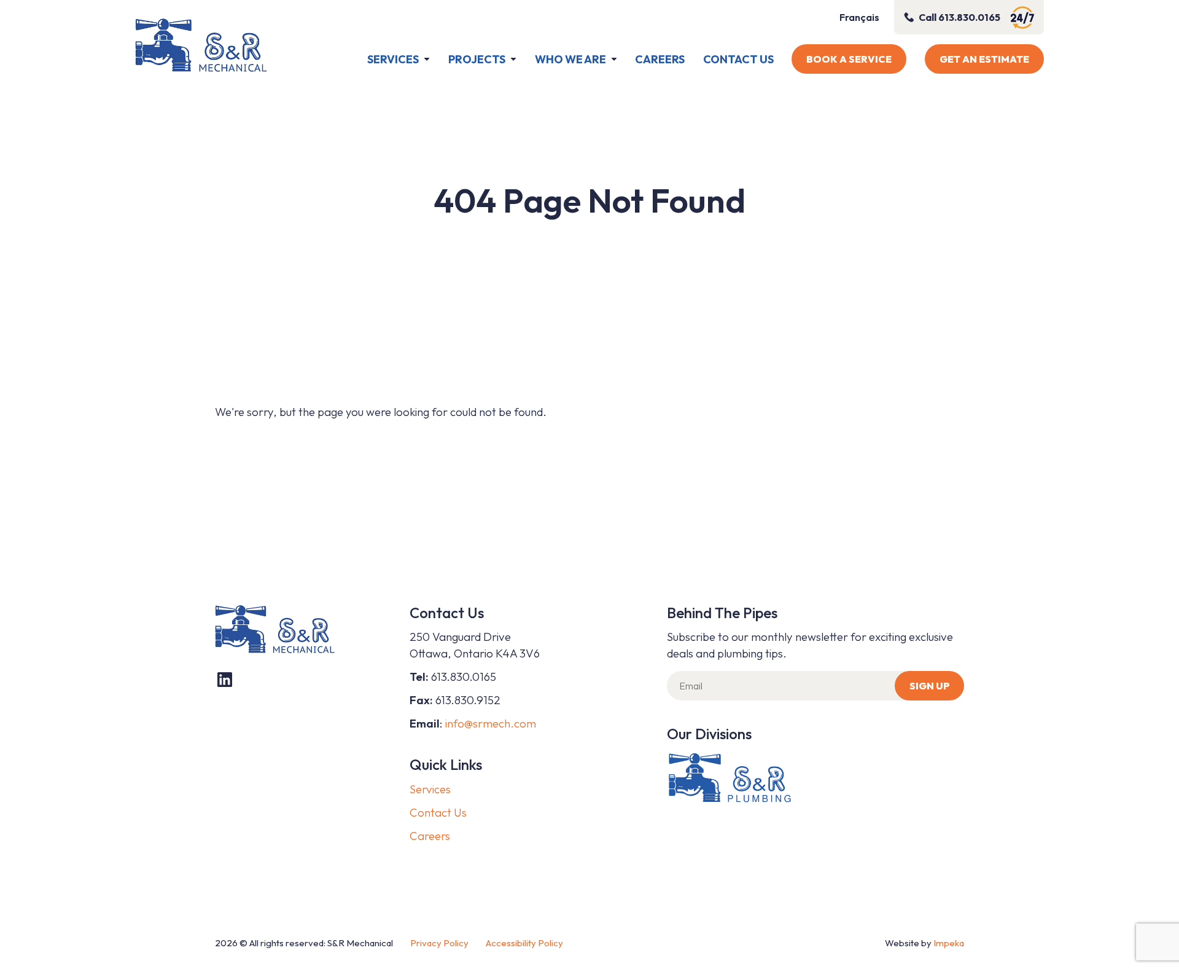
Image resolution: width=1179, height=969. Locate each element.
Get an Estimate (984, 59)
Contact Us (738, 59)
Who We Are (570, 59)
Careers (660, 59)
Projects (476, 59)
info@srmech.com (490, 723)
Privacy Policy (439, 943)
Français (859, 17)
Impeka (948, 943)
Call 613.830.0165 (959, 17)
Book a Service (849, 59)
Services (393, 59)
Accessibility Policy (524, 943)
